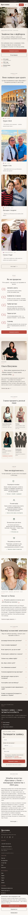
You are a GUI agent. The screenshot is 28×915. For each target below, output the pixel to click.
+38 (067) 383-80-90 (6, 843)
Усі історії (13, 266)
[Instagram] (2, 837)
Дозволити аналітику (14, 906)
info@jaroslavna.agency (6, 846)
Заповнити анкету (14, 51)
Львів (2, 880)
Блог (2, 865)
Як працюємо (4, 860)
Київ (2, 873)
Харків (2, 875)
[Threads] (10, 837)
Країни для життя (5, 890)
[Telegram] (12, 837)
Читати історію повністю (7, 619)
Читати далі (13, 821)
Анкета (21, 4)
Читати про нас (5, 388)
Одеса (2, 877)
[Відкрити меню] (25, 4)
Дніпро (3, 882)
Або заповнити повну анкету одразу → (14, 764)
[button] (14, 350)
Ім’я (4, 737)
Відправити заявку (13, 761)
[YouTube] (7, 837)
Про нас (3, 858)
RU (17, 4)
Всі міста (3, 892)
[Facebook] (4, 837)
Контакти (3, 867)
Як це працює (14, 55)
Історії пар (3, 862)
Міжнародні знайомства (7, 888)
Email (4, 748)
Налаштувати (14, 912)
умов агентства (17, 757)
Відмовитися (14, 909)
